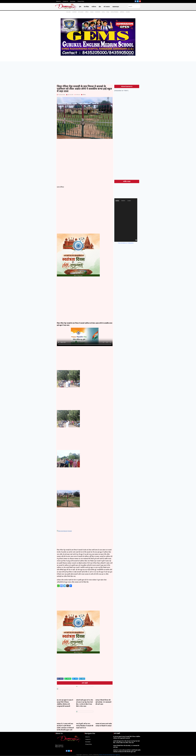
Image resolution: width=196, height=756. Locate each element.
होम (80, 7)
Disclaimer (72, 1)
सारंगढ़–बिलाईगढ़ (114, 12)
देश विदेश (86, 7)
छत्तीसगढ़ (122, 12)
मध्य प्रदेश (68, 12)
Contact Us (65, 1)
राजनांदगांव (97, 12)
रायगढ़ (103, 12)
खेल (100, 7)
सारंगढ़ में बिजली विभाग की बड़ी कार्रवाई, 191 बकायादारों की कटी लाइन (103, 702)
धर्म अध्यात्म (107, 7)
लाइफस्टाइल (115, 7)
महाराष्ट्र (91, 12)
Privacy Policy (81, 1)
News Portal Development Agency (109, 754)
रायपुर (107, 12)
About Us (58, 1)
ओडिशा (86, 12)
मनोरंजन (94, 7)
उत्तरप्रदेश (128, 12)
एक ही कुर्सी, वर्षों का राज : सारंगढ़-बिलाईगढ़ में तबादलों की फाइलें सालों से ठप (84, 726)
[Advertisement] (98, 72)
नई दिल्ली (74, 12)
